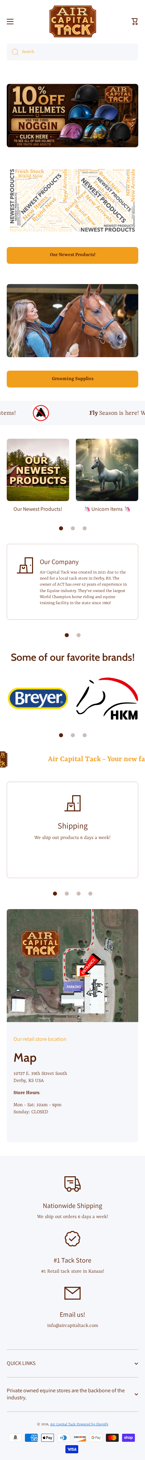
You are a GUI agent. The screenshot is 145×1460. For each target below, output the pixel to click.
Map (24, 1057)
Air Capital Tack (63, 1424)
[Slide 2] (73, 528)
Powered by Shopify (92, 1424)
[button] (135, 21)
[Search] (13, 51)
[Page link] (72, 965)
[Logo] (72, 21)
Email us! (72, 1314)
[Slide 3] (85, 528)
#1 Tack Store (72, 1260)
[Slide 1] (61, 528)
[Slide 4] (90, 894)
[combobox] (72, 51)
